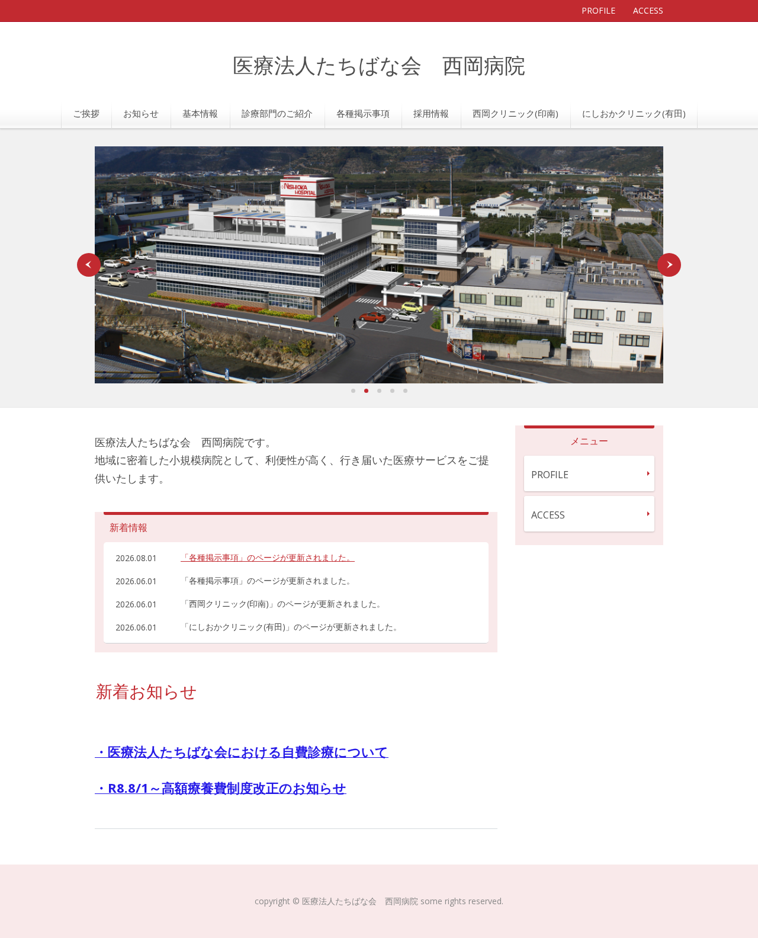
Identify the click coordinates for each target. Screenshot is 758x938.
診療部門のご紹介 (277, 113)
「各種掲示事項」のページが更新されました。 (268, 557)
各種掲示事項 (363, 113)
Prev (89, 265)
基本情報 (200, 113)
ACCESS (648, 10)
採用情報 (431, 113)
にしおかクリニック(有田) (634, 113)
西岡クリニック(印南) (515, 113)
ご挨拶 (86, 113)
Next (669, 265)
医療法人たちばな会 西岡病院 (379, 67)
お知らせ (141, 113)
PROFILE (598, 10)
